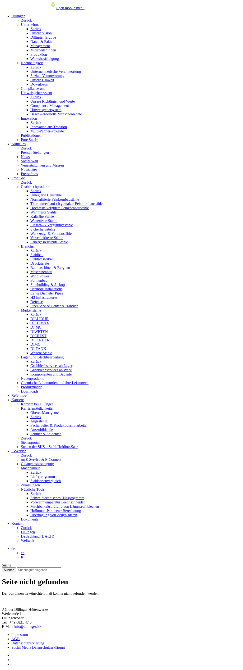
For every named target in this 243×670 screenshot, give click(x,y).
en (22, 553)
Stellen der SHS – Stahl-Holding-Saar (49, 447)
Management (40, 46)
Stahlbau (36, 255)
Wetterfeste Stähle (43, 221)
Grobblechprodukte (35, 187)
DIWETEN (39, 332)
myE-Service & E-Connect (41, 459)
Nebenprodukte (32, 378)
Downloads (39, 84)
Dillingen (28, 532)
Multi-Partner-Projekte (47, 131)
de (13, 549)
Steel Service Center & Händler (54, 306)
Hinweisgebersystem (45, 110)
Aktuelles (18, 144)
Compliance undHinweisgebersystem (36, 90)
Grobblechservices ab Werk (51, 370)
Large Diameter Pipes (46, 293)
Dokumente (29, 519)
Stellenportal (30, 442)
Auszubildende (41, 430)
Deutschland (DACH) (37, 536)
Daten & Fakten (42, 42)
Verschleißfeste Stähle (46, 238)
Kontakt (17, 523)
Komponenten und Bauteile (51, 374)
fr (22, 557)
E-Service (18, 451)
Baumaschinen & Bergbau (50, 268)
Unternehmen (31, 25)
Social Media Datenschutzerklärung (38, 647)
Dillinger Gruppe (43, 37)
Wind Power (39, 276)
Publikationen (31, 135)
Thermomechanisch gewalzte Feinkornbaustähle (66, 204)
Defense (36, 302)
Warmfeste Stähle (43, 212)
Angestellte (38, 421)
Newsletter (29, 170)
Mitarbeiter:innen (43, 50)
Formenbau (38, 280)
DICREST (38, 336)
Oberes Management (45, 413)
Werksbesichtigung (44, 59)
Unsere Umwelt (42, 80)
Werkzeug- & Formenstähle (51, 233)
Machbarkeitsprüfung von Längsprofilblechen (64, 506)
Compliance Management (49, 106)
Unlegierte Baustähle (46, 195)
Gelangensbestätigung (37, 464)
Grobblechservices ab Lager (51, 366)
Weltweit (27, 541)
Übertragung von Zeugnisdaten (53, 515)
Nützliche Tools (33, 489)
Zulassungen (30, 485)
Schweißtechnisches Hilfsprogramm (57, 498)
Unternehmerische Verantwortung (55, 71)
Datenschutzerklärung (27, 643)
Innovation (29, 118)
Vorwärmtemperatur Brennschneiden (57, 502)
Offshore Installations (46, 289)
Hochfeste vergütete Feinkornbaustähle (59, 208)
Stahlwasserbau (42, 259)
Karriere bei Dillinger (37, 404)
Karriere (17, 400)
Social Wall (29, 161)
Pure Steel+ (29, 140)
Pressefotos (29, 174)
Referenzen (19, 396)
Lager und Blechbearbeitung (43, 357)
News (25, 157)
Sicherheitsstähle (42, 229)
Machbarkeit (30, 468)
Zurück (26, 20)
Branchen (28, 246)
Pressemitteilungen (35, 152)
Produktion (38, 54)
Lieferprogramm (42, 477)
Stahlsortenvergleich (45, 481)
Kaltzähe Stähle (42, 216)
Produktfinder (31, 387)
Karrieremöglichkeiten (37, 408)
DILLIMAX (39, 323)
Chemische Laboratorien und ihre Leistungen (55, 383)
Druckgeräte (39, 263)
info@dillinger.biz (27, 627)
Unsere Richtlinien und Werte (52, 101)
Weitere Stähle (41, 353)
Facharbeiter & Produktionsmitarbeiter (59, 425)
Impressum (19, 635)
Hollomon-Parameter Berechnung (55, 511)
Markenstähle (32, 310)
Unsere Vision (41, 33)
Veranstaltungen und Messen (42, 165)
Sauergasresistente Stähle (49, 242)
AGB (15, 639)
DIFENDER (40, 340)
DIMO (35, 344)
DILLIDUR (39, 319)
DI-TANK (38, 349)
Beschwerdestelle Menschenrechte (56, 114)
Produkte (18, 178)
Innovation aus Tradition (48, 127)
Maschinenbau (41, 272)
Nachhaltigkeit (32, 63)
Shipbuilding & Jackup (47, 285)
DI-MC (36, 327)
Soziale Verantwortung (47, 76)
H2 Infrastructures (43, 297)
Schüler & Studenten (45, 434)
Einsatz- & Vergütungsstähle (51, 225)
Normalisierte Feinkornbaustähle (54, 199)
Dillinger (18, 16)
